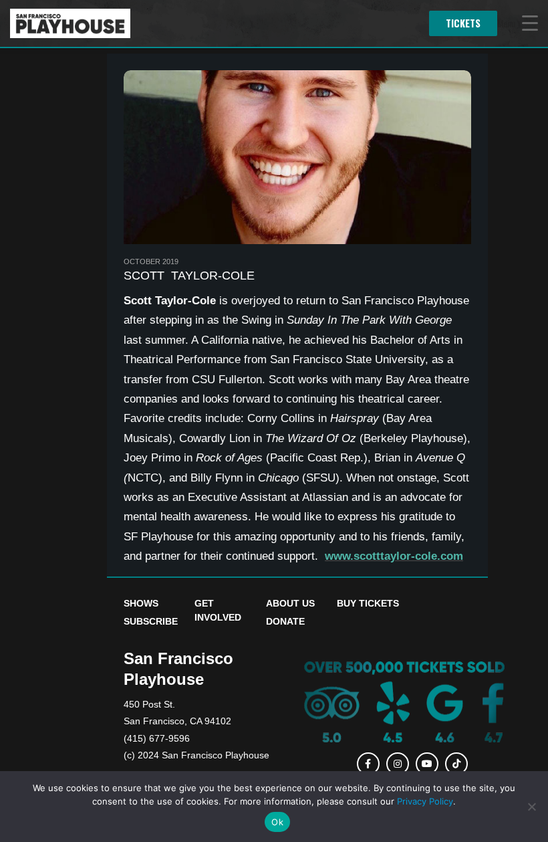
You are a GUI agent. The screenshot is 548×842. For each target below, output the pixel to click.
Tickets (463, 23)
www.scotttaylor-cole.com (394, 556)
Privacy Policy (425, 801)
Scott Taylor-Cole (189, 275)
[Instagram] (398, 764)
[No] (531, 806)
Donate (285, 621)
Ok (277, 822)
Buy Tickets (368, 603)
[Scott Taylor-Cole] (297, 157)
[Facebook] (368, 764)
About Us (290, 603)
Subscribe (151, 621)
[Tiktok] (456, 764)
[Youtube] (427, 764)
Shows (141, 603)
